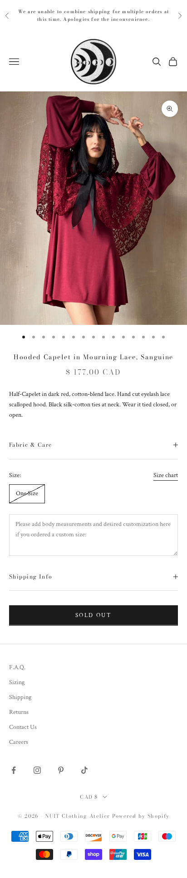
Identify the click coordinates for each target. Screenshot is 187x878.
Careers (18, 742)
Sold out (93, 615)
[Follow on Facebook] (13, 770)
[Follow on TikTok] (84, 770)
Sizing (17, 682)
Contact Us (23, 727)
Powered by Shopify (141, 816)
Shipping (20, 697)
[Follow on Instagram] (37, 770)
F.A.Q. (17, 667)
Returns (19, 712)
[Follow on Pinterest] (60, 770)
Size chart (165, 475)
